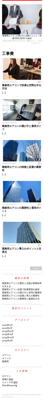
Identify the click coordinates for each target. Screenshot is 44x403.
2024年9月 (7, 340)
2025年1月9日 (9, 163)
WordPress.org (9, 385)
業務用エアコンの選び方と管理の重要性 (22, 292)
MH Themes (8, 397)
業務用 (5, 361)
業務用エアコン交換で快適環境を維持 (20, 289)
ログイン (6, 376)
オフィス (6, 358)
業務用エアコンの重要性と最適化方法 (20, 298)
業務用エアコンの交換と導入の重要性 (20, 295)
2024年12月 (8, 331)
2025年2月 (7, 325)
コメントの (9, 382)
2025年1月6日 (9, 204)
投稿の (7, 379)
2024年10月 (8, 337)
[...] (4, 92)
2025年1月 (7, 328)
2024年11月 (7, 334)
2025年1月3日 (9, 245)
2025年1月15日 (9, 81)
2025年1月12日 (9, 122)
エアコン (6, 355)
